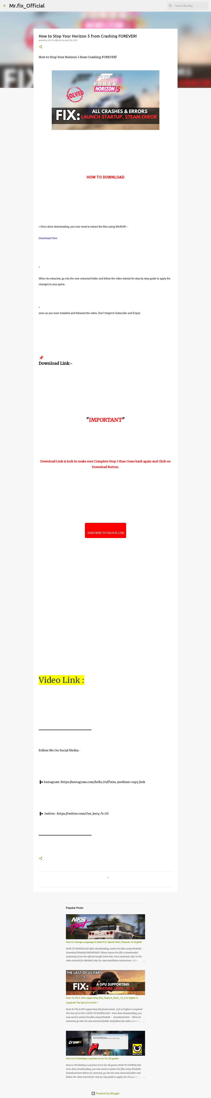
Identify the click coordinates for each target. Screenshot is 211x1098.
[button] (41, 47)
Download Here (48, 238)
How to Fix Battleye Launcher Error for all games (92, 1058)
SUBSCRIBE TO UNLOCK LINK (105, 533)
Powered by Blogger (107, 1093)
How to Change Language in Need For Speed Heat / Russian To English (104, 942)
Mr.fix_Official (27, 6)
